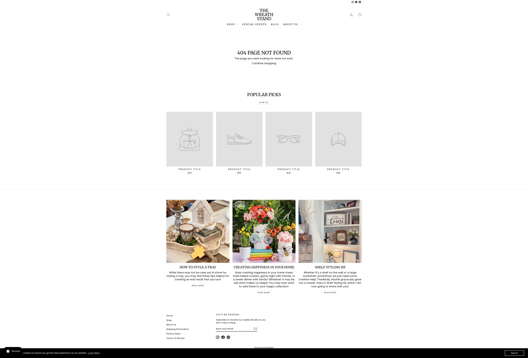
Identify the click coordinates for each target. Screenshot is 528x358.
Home (169, 315)
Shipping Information (177, 329)
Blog (275, 24)
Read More (198, 285)
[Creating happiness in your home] (264, 231)
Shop (231, 24)
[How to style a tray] (197, 231)
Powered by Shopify (264, 347)
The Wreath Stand (264, 14)
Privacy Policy (173, 333)
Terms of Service (175, 338)
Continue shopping (264, 63)
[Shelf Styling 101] (330, 231)
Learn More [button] (94, 353)
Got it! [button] (514, 353)
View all (264, 102)
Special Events (254, 24)
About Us (291, 24)
